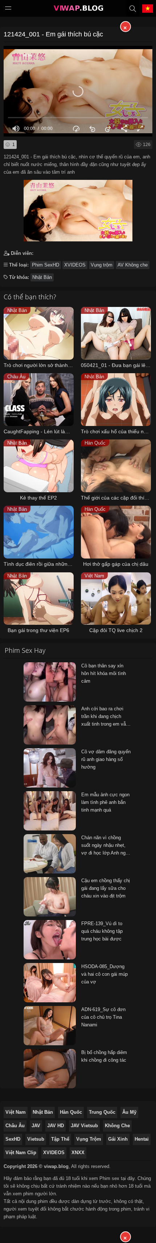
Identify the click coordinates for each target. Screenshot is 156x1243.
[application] (78, 91)
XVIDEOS (75, 265)
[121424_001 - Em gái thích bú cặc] (78, 208)
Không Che (117, 1125)
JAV (36, 1125)
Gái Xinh (118, 1139)
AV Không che (133, 265)
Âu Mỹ (129, 1112)
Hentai (142, 1139)
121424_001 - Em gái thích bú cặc (53, 34)
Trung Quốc (102, 1112)
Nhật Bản (42, 277)
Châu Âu (15, 1125)
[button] (78, 91)
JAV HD (55, 1125)
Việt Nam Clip (20, 1152)
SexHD (12, 1139)
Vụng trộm (101, 265)
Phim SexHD (45, 265)
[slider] (78, 117)
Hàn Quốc (71, 1112)
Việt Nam (15, 1112)
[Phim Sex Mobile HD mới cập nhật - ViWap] (78, 10)
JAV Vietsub (84, 1125)
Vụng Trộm (88, 1139)
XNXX (78, 1152)
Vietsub (35, 1139)
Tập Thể (60, 1139)
